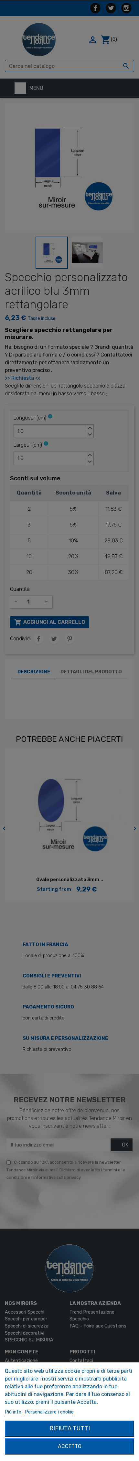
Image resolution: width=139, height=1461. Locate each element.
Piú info (14, 1412)
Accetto (69, 1446)
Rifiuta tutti (69, 1428)
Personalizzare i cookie (49, 1412)
